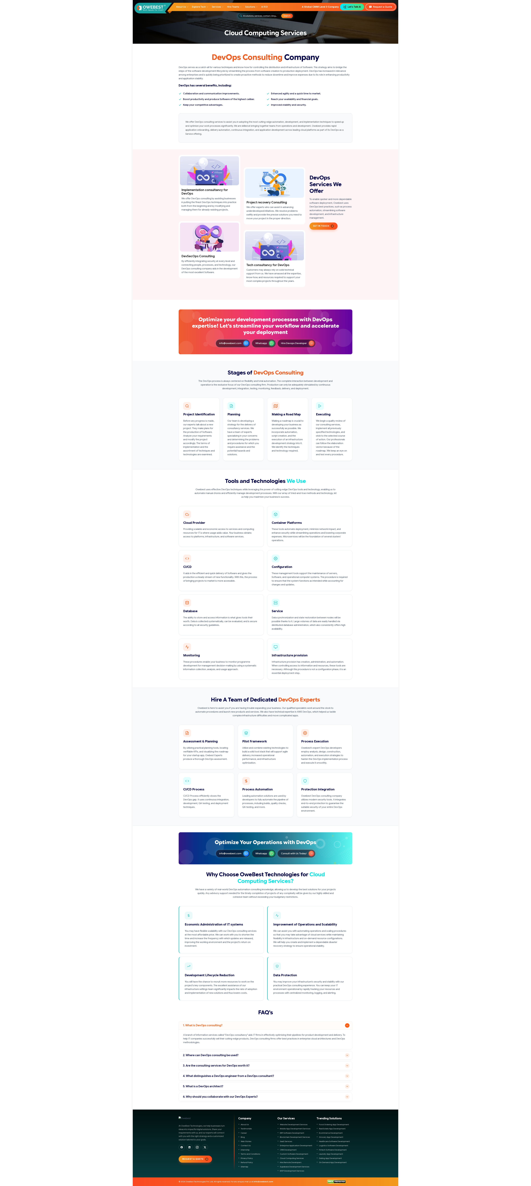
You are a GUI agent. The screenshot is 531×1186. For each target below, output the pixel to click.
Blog (243, 1137)
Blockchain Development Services (295, 1137)
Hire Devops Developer (294, 343)
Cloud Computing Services (292, 1158)
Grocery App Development (331, 1137)
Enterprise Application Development (296, 1145)
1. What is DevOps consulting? (202, 1025)
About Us (245, 1124)
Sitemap (244, 1167)
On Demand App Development (333, 1162)
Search (287, 16)
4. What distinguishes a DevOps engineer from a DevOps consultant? (228, 1076)
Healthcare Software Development (334, 1141)
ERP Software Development (292, 1133)
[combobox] (262, 16)
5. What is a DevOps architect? (203, 1086)
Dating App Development (330, 1158)
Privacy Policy (247, 1158)
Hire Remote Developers (290, 1162)
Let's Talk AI (354, 7)
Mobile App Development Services (295, 1129)
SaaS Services (286, 1141)
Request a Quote (382, 7)
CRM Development (288, 1150)
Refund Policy (247, 1162)
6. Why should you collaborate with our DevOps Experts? (220, 1096)
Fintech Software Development (333, 1150)
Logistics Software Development (333, 1145)
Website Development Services (294, 1124)
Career (244, 1133)
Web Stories (246, 1141)
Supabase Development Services (294, 1167)
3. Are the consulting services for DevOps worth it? (216, 1065)
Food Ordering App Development (334, 1124)
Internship (245, 1150)
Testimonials (246, 1129)
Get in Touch (321, 226)
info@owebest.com (230, 343)
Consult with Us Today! (294, 853)
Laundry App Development (331, 1154)
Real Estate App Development (332, 1129)
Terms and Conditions (250, 1154)
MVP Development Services (292, 1171)
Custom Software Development (294, 1154)
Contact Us (246, 1145)
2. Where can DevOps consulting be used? (210, 1055)
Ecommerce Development (331, 1133)
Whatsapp (261, 343)
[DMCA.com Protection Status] (336, 1182)
